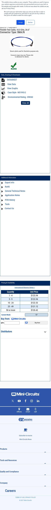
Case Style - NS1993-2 (17, 92)
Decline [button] (30, 22)
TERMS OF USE (19, 497)
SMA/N (21, 32)
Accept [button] (21, 22)
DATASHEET (12, 79)
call (35, 412)
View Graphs (12, 88)
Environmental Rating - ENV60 (20, 97)
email (28, 412)
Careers (10, 491)
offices (19, 412)
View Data (11, 84)
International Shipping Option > (25, 287)
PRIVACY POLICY (30, 497)
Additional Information (8, 178)
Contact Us (9, 208)
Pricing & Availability (8, 283)
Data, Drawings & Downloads (10, 75)
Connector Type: (8, 32)
